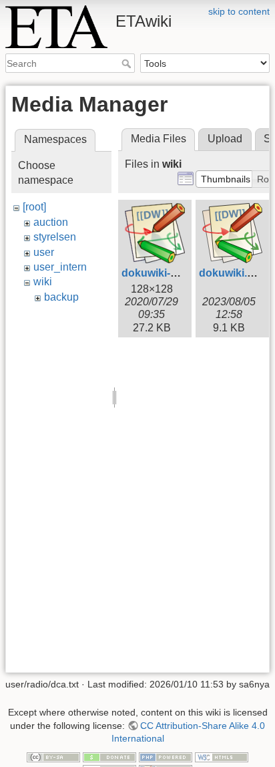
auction (50, 222)
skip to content (239, 11)
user (43, 252)
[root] (34, 206)
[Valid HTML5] (221, 756)
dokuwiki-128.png (166, 273)
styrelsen (54, 237)
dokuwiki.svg (232, 273)
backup (61, 297)
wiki (42, 281)
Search (127, 63)
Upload (225, 138)
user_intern (60, 267)
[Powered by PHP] (165, 756)
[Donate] (109, 756)
